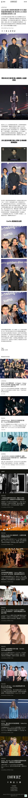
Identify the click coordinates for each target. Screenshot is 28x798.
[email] (2, 31)
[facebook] (4, 31)
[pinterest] (6, 31)
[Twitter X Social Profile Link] (14, 782)
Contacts (14, 785)
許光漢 (2, 350)
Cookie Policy (14, 790)
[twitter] (11, 31)
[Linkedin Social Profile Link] (20, 782)
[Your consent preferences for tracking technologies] (25, 795)
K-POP (6, 350)
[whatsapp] (13, 31)
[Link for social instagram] (10, 782)
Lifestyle (4, 7)
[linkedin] (8, 31)
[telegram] (15, 31)
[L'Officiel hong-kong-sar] (13, 2)
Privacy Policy (14, 787)
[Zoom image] (14, 102)
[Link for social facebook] (8, 782)
